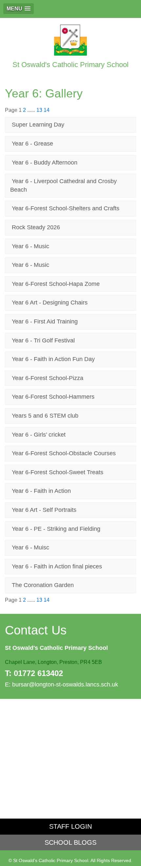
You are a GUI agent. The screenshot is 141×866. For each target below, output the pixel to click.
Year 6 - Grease (32, 143)
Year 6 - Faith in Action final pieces (57, 566)
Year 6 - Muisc (30, 547)
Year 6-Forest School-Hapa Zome (56, 284)
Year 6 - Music (30, 246)
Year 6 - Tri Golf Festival (43, 340)
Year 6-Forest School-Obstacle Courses (64, 453)
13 (39, 110)
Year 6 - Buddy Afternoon (44, 162)
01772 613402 (38, 673)
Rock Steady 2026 (36, 227)
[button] (18, 8)
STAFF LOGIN (70, 826)
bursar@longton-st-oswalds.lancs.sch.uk (65, 684)
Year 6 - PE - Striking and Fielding (56, 529)
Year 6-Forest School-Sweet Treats (57, 472)
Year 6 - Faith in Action (41, 491)
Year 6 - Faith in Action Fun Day (53, 359)
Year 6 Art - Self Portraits (44, 510)
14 (47, 110)
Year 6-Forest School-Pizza (47, 378)
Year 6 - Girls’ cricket (39, 434)
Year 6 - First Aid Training (45, 321)
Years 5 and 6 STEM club (45, 415)
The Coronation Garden (43, 585)
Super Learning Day (38, 124)
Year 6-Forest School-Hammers (53, 396)
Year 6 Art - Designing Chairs (50, 302)
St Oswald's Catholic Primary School (70, 65)
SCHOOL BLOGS (70, 842)
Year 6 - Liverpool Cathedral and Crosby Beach (63, 185)
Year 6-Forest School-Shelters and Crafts (65, 208)
